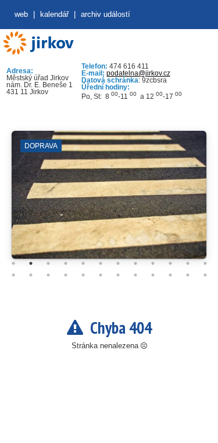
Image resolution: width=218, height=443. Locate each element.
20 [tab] (135, 275)
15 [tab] (48, 275)
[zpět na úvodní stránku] (38, 43)
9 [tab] (153, 263)
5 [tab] (83, 263)
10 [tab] (170, 263)
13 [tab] (13, 275)
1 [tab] (13, 263)
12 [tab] (205, 263)
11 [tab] (188, 263)
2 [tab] (31, 263)
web (21, 14)
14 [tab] (31, 275)
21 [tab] (153, 275)
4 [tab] (66, 263)
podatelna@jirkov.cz (138, 73)
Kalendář (54, 14)
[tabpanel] (109, 200)
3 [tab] (48, 263)
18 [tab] (100, 275)
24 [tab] (205, 275)
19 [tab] (118, 275)
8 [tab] (135, 263)
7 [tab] (118, 263)
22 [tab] (170, 275)
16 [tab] (66, 275)
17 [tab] (83, 275)
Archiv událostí (105, 14)
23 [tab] (188, 275)
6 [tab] (100, 263)
